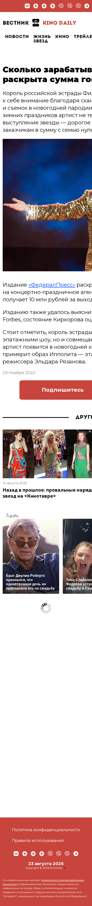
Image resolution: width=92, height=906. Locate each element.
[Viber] (61, 6)
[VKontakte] (27, 6)
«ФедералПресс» (51, 285)
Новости (17, 37)
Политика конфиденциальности (46, 829)
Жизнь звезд (42, 39)
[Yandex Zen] (35, 6)
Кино (62, 37)
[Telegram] (86, 6)
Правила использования (38, 840)
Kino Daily (39, 23)
